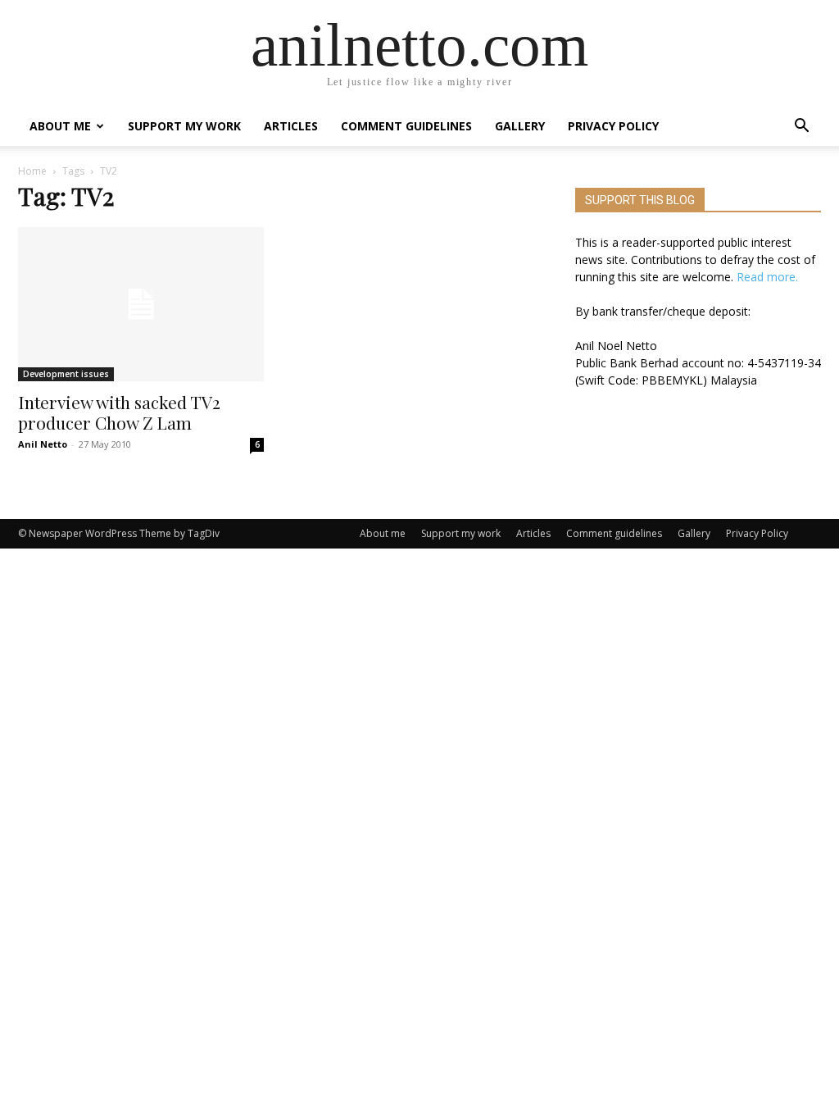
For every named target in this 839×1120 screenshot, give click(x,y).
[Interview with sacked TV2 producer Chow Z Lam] (141, 304)
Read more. (767, 277)
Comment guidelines (406, 126)
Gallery (520, 126)
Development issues (66, 374)
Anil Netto (42, 444)
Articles (291, 126)
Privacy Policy (613, 126)
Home (32, 171)
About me (60, 126)
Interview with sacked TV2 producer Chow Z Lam (119, 412)
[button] (801, 127)
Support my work (184, 126)
